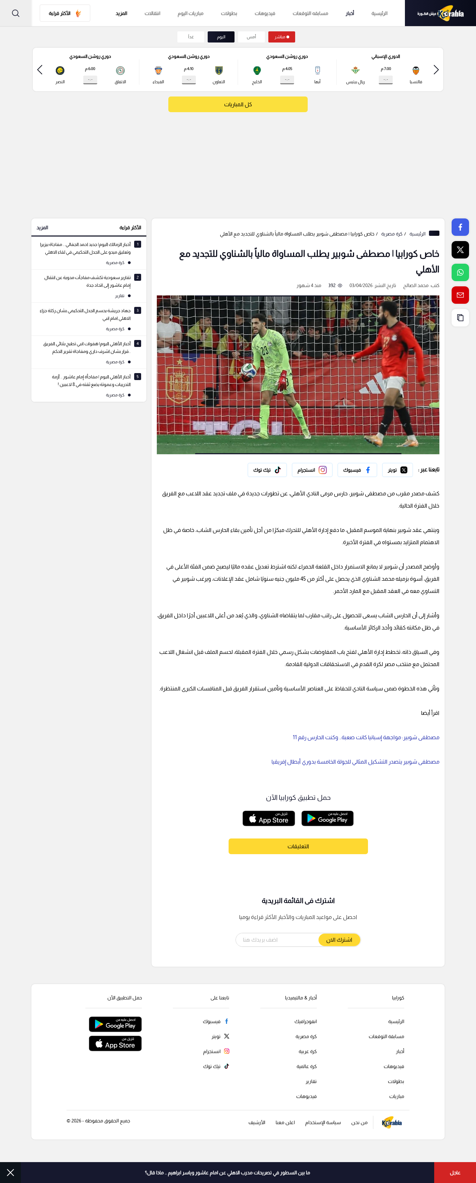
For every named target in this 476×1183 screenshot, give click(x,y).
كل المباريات (238, 104)
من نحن (359, 1122)
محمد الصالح (416, 285)
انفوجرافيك (305, 1021)
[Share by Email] (460, 295)
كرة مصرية (391, 234)
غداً (191, 36)
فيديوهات (265, 13)
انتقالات (152, 13)
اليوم (221, 36)
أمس (251, 36)
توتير (408, 468)
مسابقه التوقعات (310, 13)
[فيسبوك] (357, 470)
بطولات (229, 13)
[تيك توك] (267, 470)
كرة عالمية (307, 1066)
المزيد (42, 227)
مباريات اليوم (191, 13)
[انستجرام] (312, 470)
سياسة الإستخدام (323, 1122)
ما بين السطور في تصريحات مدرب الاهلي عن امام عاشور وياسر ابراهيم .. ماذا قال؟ (227, 1172)
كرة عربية (308, 1051)
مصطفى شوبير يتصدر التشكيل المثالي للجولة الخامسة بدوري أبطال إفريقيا (355, 762)
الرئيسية (379, 13)
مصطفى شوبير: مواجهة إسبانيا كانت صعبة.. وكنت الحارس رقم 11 (366, 737)
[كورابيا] (440, 13)
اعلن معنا (285, 1122)
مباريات (396, 1096)
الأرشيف (256, 1122)
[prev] (436, 69)
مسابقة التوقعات (386, 1036)
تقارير (311, 1081)
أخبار (350, 13)
